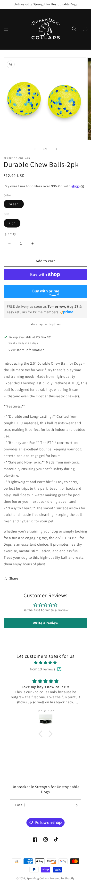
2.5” (12, 223)
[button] (6, 29)
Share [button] (13, 578)
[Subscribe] (75, 805)
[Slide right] (56, 149)
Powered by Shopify (62, 878)
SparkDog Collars (37, 878)
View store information (26, 350)
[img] (45, 662)
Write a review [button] (45, 623)
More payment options (45, 324)
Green (14, 204)
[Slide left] (35, 149)
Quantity (10, 234)
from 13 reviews (42, 669)
